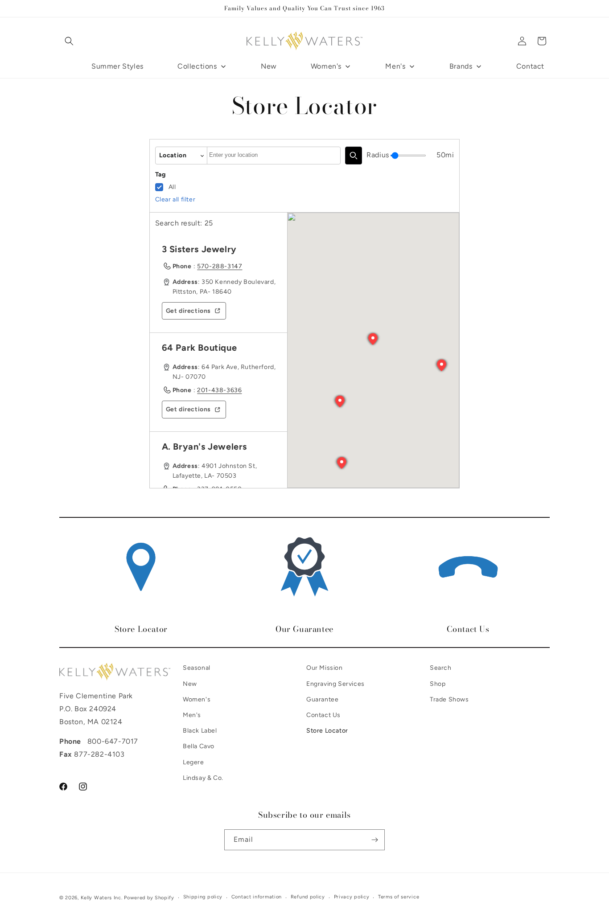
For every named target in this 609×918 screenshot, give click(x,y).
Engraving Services (335, 683)
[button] (69, 41)
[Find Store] (353, 155)
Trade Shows (449, 699)
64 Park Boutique (199, 347)
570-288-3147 (219, 266)
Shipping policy (203, 897)
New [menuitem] (269, 66)
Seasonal (196, 668)
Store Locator (327, 730)
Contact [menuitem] (530, 66)
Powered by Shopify (149, 898)
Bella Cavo (198, 746)
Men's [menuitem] (395, 66)
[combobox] (273, 155)
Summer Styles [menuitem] (117, 66)
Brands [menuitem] (461, 66)
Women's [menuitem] (326, 66)
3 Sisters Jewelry (199, 249)
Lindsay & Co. (203, 777)
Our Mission (324, 668)
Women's (196, 699)
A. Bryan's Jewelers (204, 446)
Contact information (256, 897)
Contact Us (323, 714)
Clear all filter (175, 199)
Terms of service (398, 897)
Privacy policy (352, 897)
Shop (437, 683)
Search (441, 668)
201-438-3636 (219, 390)
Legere (193, 762)
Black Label (200, 730)
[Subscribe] (374, 839)
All (172, 187)
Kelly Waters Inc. (102, 898)
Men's (192, 714)
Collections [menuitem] (197, 66)
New (190, 683)
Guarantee (322, 699)
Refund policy (308, 897)
